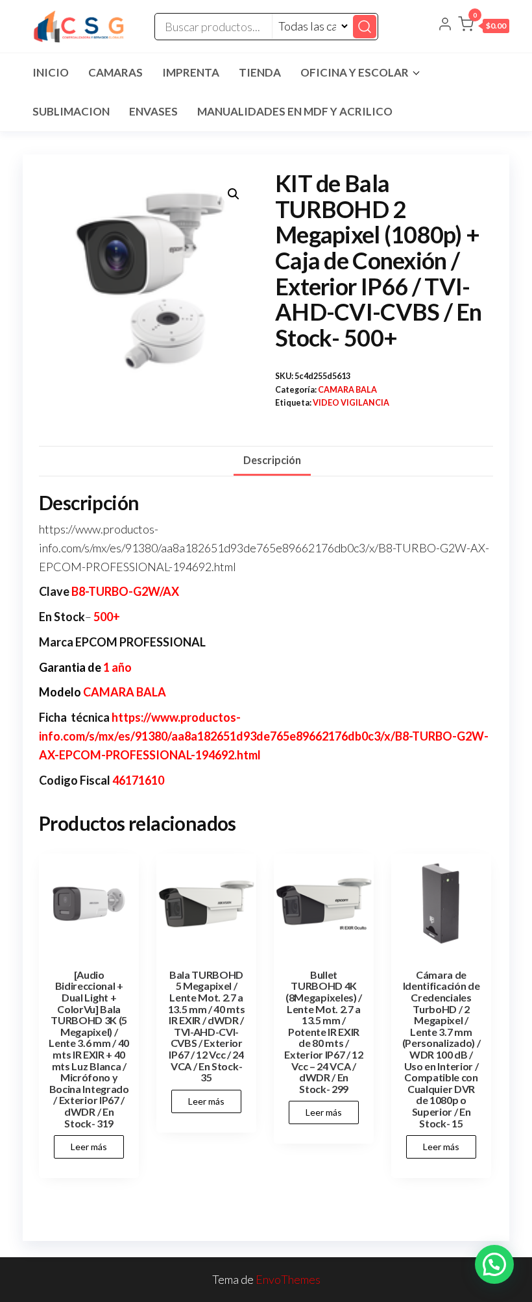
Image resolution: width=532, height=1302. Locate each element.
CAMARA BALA (347, 390)
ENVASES (153, 111)
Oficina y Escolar (354, 72)
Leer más (89, 1146)
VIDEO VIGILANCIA (351, 403)
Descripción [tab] (272, 460)
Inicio (50, 72)
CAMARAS (115, 72)
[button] (483, 26)
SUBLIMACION (71, 111)
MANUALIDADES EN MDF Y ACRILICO (295, 111)
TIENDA (260, 72)
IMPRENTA (190, 72)
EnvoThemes (288, 1279)
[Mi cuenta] (445, 25)
